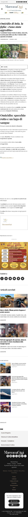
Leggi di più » (14, 366)
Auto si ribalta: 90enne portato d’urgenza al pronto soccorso (12, 311)
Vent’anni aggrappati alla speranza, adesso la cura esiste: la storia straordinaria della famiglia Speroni (13, 342)
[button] (2, 9)
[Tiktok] (24, 1)
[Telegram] (18, 1)
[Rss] (21, 1)
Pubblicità (16, 470)
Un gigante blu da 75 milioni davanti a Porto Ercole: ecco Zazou (18, 391)
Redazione (5, 470)
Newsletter (10, 470)
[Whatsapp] (26, 1)
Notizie (8, 18)
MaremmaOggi (7, 224)
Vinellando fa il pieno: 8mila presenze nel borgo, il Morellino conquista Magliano (19, 404)
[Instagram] (20, 1)
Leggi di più (3, 320)
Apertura (3, 18)
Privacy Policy (22, 470)
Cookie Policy (14, 472)
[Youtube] (23, 1)
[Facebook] (16, 1)
